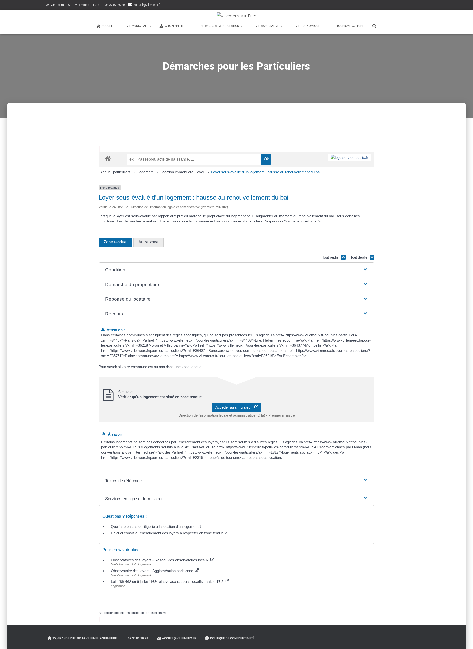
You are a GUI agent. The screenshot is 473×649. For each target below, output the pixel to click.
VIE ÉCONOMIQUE (308, 26)
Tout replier (331, 257)
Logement (145, 172)
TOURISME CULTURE (350, 26)
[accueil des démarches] (107, 158)
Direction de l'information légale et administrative (134, 613)
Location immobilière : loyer (182, 172)
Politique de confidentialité (232, 638)
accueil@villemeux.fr (147, 5)
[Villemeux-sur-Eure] (236, 16)
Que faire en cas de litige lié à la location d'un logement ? (156, 526)
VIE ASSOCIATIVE (268, 26)
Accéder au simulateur (234, 407)
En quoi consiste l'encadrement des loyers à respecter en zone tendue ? (169, 533)
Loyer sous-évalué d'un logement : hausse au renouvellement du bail (266, 172)
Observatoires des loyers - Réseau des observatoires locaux (160, 560)
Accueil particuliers (116, 172)
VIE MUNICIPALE (138, 26)
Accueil (107, 26)
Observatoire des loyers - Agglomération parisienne (152, 571)
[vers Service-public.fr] (349, 157)
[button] (236, 270)
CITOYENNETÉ (175, 26)
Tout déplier (360, 257)
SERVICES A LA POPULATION (220, 26)
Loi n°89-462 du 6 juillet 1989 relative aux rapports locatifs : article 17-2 (167, 582)
